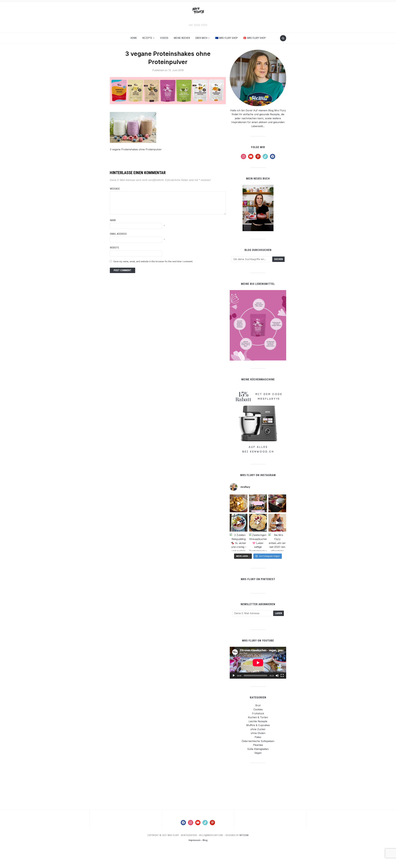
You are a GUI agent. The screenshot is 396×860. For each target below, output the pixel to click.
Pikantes (258, 745)
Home (133, 37)
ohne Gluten (258, 733)
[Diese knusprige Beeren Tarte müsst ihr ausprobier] (277, 503)
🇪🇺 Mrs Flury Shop (226, 37)
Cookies (258, 709)
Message (115, 188)
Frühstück (258, 713)
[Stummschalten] (277, 675)
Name (113, 220)
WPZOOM (244, 835)
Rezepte (147, 37)
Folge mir (258, 147)
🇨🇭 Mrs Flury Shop (254, 37)
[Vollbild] (282, 675)
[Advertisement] (258, 786)
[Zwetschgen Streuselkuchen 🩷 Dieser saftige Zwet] (258, 542)
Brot (257, 705)
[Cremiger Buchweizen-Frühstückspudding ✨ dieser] (239, 523)
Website (114, 247)
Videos (164, 37)
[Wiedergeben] (233, 675)
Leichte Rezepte (258, 721)
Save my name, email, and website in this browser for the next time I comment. (153, 261)
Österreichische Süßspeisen (258, 741)
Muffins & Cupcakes (258, 725)
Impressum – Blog (198, 840)
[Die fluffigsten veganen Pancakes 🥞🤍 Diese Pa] (258, 523)
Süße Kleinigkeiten (258, 749)
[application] (258, 662)
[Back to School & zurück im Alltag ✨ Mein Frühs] (277, 523)
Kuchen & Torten (258, 717)
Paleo (258, 737)
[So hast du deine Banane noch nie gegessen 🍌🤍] (239, 503)
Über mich (201, 37)
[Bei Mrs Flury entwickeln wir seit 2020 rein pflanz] (277, 542)
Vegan (258, 752)
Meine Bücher (182, 37)
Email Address (118, 233)
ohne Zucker (258, 729)
